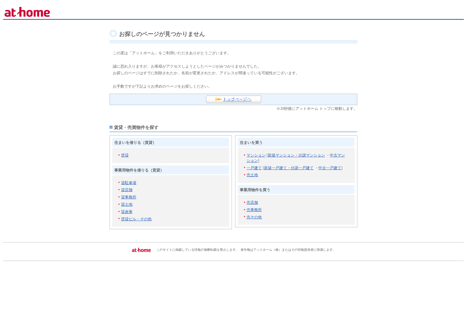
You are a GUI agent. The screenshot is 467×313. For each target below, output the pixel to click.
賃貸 (125, 155)
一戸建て (254, 168)
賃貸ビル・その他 (136, 219)
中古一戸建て (329, 168)
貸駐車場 (128, 183)
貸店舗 (126, 190)
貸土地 (126, 204)
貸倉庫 (126, 212)
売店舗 (252, 202)
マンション (256, 155)
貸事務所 (128, 197)
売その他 (254, 217)
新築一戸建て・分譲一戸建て (289, 168)
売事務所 (254, 210)
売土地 (252, 175)
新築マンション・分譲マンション (296, 155)
